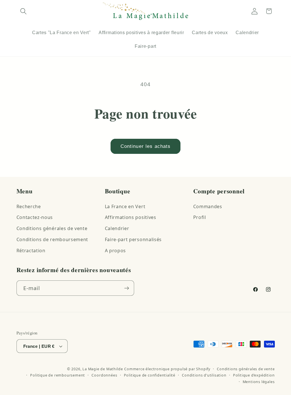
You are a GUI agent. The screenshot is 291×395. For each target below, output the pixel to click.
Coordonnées (104, 375)
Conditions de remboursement (52, 239)
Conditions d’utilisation (204, 375)
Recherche (28, 206)
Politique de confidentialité (150, 375)
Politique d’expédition (254, 375)
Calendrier (117, 228)
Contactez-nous (34, 217)
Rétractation (30, 250)
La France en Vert (125, 206)
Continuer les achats (145, 146)
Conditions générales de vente (52, 228)
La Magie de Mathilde (102, 368)
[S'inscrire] (126, 288)
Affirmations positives (130, 217)
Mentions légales (259, 381)
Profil (199, 217)
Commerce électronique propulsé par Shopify (167, 368)
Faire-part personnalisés (133, 239)
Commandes (207, 206)
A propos (115, 250)
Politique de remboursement (57, 375)
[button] (23, 11)
